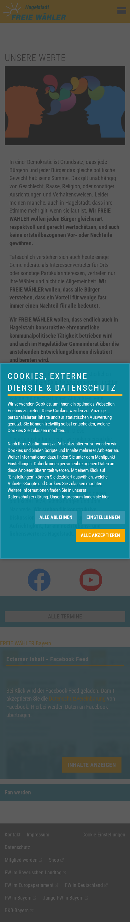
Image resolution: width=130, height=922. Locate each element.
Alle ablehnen (56, 517)
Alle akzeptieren (100, 535)
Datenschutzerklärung (28, 497)
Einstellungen (103, 517)
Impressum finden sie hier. (86, 497)
